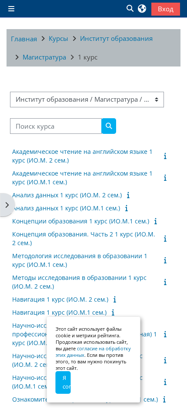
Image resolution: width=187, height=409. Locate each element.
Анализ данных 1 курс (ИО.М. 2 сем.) (67, 195)
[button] (129, 8)
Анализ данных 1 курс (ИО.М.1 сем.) (66, 208)
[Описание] (167, 155)
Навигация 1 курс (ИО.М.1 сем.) (59, 312)
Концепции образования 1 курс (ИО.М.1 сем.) (80, 221)
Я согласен (67, 382)
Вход (166, 8)
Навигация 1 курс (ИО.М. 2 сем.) (60, 299)
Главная (24, 38)
